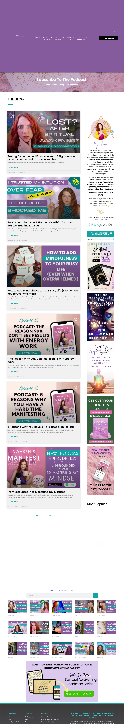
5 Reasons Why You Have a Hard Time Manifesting (40, 427)
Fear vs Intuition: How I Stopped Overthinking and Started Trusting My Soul (39, 224)
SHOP (71, 40)
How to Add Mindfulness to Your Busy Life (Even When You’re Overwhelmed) (42, 292)
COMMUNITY (59, 40)
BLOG (53, 38)
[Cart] (114, 32)
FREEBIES (81, 38)
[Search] (113, 239)
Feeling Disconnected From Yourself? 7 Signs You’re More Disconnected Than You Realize (41, 158)
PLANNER (44, 40)
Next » (50, 516)
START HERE (40, 38)
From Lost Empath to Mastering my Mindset (36, 492)
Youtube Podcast (71, 85)
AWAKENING (67, 38)
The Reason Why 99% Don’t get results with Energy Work (40, 360)
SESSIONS (81, 40)
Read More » (12, 167)
